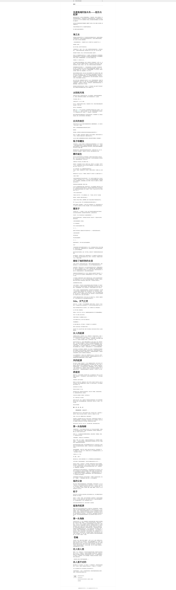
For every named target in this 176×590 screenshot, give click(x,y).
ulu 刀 (78, 109)
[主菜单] (73, 1)
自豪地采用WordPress (82, 588)
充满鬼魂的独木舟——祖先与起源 (87, 13)
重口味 (80, 580)
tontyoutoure (80, 577)
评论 (75, 577)
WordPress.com (94, 588)
